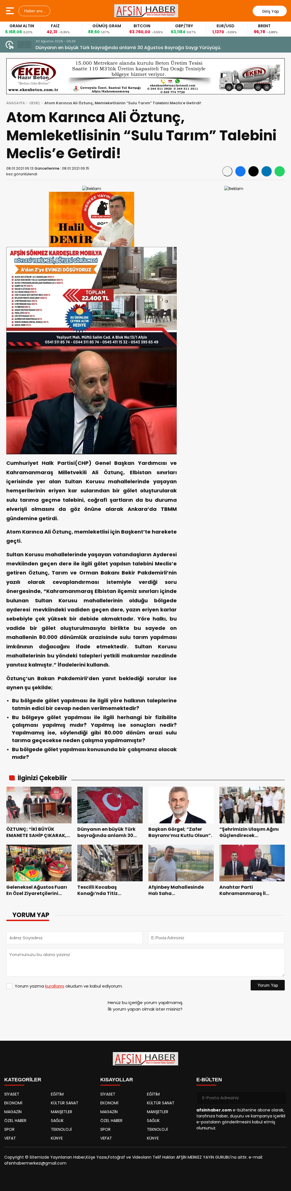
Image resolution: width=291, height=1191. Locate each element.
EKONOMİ (13, 1103)
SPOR (9, 1129)
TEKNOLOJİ (61, 1129)
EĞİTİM (57, 1094)
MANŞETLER (61, 1112)
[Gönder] (280, 1097)
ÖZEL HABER (15, 1120)
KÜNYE (57, 1138)
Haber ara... (34, 11)
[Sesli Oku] (227, 171)
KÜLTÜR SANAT (64, 1103)
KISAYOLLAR (116, 1079)
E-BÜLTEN (209, 1079)
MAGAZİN (13, 1112)
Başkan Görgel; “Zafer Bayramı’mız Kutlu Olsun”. (90, 47)
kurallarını (54, 986)
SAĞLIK (57, 1120)
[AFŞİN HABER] (146, 10)
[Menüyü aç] (10, 10)
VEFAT (10, 1138)
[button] (20, 44)
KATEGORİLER (22, 1079)
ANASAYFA (15, 103)
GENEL (34, 103)
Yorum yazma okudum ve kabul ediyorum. (69, 986)
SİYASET (11, 1094)
